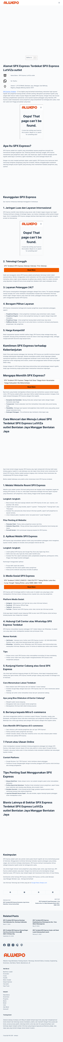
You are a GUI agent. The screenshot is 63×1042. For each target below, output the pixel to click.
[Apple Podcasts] (21, 945)
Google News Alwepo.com (39, 882)
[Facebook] (10, 892)
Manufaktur (6, 995)
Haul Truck (6, 986)
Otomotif (5, 1009)
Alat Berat (6, 1007)
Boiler (4, 1003)
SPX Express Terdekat (9, 91)
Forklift (5, 978)
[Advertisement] (31, 17)
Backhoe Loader (8, 972)
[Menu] (59, 2)
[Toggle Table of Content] (34, 57)
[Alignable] (17, 945)
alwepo (16, 1035)
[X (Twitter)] (24, 892)
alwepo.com (17, 1020)
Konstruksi (6, 997)
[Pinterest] (39, 892)
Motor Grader (7, 980)
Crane (5, 976)
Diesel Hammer (7, 982)
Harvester (6, 984)
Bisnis (4, 1001)
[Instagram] (13, 945)
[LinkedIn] (53, 892)
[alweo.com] (14, 955)
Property (5, 999)
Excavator (6, 974)
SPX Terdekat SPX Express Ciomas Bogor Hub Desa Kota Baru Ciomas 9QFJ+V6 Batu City (15, 932)
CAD (4, 1005)
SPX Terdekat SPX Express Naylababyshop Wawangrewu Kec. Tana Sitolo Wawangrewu (45, 922)
